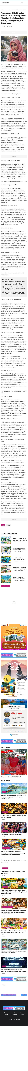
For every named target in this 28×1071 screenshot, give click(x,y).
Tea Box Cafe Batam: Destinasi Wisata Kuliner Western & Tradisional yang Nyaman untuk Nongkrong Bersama (13, 912)
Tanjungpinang (6, 847)
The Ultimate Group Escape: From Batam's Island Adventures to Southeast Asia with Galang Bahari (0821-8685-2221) (15, 294)
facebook (6, 1012)
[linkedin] (13, 529)
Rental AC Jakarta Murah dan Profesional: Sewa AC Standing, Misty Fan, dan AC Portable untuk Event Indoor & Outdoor (20, 539)
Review (6, 9)
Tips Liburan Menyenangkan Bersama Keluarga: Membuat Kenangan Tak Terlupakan (13, 970)
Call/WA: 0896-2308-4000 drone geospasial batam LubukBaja (13, 816)
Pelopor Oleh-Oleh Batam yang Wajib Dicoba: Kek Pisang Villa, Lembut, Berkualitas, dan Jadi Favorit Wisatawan (14, 892)
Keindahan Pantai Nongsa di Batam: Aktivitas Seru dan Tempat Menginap (13, 951)
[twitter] (5, 529)
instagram (14, 1014)
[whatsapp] (7, 529)
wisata (4, 791)
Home (2, 9)
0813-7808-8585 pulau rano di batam (11, 834)
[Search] (24, 3)
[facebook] (2, 529)
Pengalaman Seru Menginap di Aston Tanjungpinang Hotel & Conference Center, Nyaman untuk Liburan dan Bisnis (13, 853)
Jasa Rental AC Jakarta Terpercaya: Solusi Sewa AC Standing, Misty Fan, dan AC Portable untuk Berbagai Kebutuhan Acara (19, 549)
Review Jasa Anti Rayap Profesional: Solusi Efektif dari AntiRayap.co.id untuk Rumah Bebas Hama (15, 288)
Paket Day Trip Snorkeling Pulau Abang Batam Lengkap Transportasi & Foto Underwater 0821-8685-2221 (13, 797)
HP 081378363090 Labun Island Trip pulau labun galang (13, 872)
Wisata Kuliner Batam (8, 907)
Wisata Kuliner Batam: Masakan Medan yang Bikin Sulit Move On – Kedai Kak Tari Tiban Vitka (13, 932)
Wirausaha (5, 812)
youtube (22, 1014)
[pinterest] (10, 529)
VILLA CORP (5, 886)
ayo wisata (16, 561)
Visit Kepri (5, 3)
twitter (14, 1012)
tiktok (6, 1014)
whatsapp (22, 1012)
